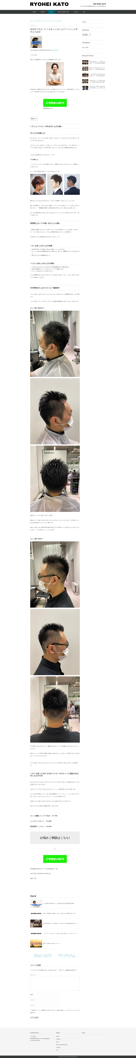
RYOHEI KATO (67, 1056)
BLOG (51, 12)
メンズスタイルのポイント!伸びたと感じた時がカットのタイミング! (60, 933)
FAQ (84, 12)
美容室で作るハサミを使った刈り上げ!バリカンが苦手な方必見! (49, 21)
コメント (32, 975)
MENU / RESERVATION (63, 12)
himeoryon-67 (55, 50)
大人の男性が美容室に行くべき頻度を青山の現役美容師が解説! (58, 903)
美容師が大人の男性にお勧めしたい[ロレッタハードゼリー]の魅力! (67, 955)
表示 (35, 118)
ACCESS (76, 12)
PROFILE (43, 12)
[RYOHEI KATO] (49, 3)
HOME (34, 12)
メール (32, 1000)
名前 (32, 994)
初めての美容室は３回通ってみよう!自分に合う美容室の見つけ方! (59, 913)
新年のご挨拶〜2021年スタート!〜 (51, 943)
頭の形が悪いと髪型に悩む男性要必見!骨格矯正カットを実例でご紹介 (97, 88)
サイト (32, 1005)
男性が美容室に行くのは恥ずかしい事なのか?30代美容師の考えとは (60, 923)
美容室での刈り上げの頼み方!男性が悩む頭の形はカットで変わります (43, 955)
